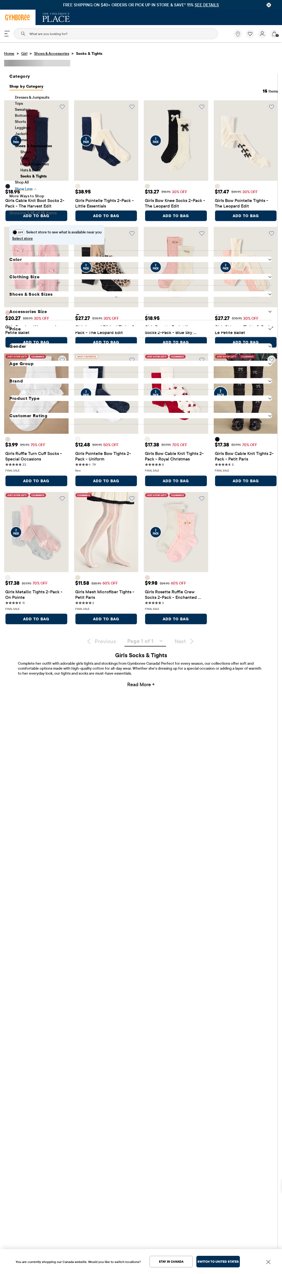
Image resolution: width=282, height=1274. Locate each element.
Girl (24, 53)
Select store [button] (22, 238)
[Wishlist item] (252, 36)
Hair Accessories (34, 163)
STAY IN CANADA (171, 1262)
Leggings (22, 127)
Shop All (22, 182)
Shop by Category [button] (26, 86)
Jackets (21, 133)
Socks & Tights (33, 176)
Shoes (25, 151)
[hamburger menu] (7, 33)
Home (9, 53)
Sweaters (23, 109)
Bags (24, 157)
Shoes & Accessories (51, 53)
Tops (19, 103)
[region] (141, 5)
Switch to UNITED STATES (218, 1262)
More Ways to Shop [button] (26, 195)
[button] (250, 33)
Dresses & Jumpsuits (32, 97)
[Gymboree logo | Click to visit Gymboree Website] (18, 17)
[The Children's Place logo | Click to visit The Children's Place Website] (56, 17)
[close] (269, 5)
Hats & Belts (30, 170)
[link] (238, 33)
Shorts (20, 121)
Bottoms (22, 115)
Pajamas (21, 139)
